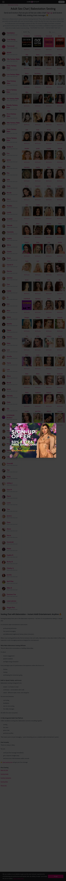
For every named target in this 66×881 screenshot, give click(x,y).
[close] (54, 425)
